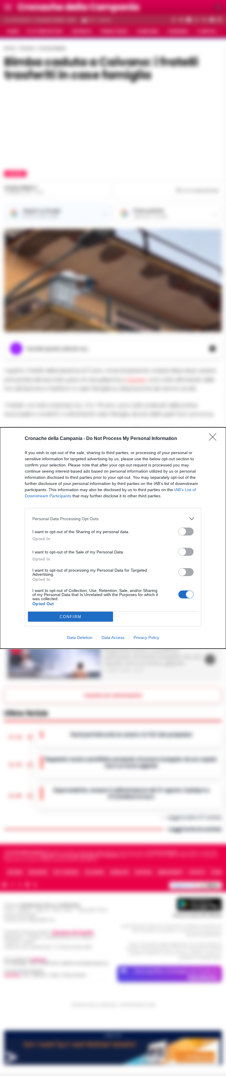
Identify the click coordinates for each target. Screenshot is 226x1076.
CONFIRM (71, 617)
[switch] (186, 532)
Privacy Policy (146, 637)
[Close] (214, 438)
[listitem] (113, 519)
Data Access (113, 637)
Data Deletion (79, 637)
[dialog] (113, 538)
